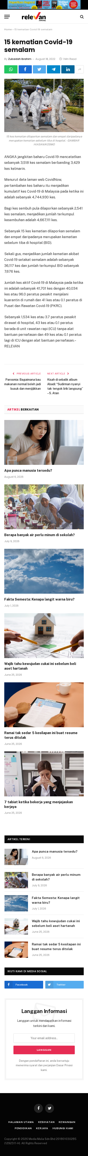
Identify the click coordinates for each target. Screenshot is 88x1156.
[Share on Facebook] (25, 69)
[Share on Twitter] (39, 69)
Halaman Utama (21, 1122)
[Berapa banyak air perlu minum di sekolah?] (44, 506)
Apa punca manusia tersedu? (28, 470)
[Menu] (7, 16)
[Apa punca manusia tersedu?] (44, 442)
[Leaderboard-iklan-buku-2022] (44, 8)
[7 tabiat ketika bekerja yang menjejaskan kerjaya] (44, 773)
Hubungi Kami (63, 1128)
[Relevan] (46, 17)
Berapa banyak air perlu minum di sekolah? (39, 535)
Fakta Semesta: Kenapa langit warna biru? (39, 599)
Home (8, 29)
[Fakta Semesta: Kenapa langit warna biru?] (44, 571)
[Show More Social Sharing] (80, 69)
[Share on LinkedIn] (68, 69)
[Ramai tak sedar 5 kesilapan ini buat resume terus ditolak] (44, 704)
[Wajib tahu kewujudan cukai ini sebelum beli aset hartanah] (44, 635)
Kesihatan (46, 1122)
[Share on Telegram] (53, 69)
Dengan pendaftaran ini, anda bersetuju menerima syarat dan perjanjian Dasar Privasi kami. (44, 1065)
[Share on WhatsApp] (11, 69)
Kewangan (67, 1122)
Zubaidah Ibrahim (19, 59)
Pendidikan (23, 1128)
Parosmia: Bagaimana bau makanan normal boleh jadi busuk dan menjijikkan (22, 384)
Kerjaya (42, 1128)
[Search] (81, 16)
